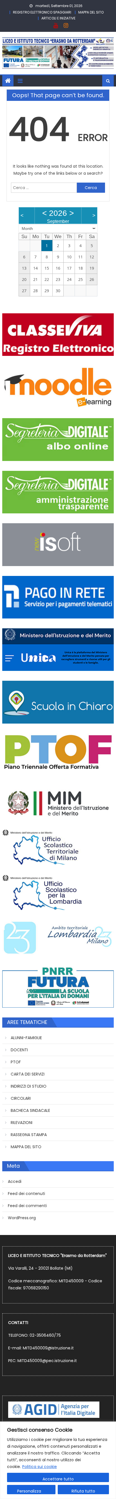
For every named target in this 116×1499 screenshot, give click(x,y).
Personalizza (29, 1491)
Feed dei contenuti (26, 1193)
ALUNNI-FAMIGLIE (26, 1038)
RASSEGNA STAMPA (29, 1134)
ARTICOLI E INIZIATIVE (58, 18)
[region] (58, 1460)
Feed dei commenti (27, 1205)
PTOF (16, 1062)
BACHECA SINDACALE (30, 1110)
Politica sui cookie (39, 1466)
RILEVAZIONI (21, 1122)
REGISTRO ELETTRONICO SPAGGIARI (42, 12)
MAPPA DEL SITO (91, 12)
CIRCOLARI (21, 1098)
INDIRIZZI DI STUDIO (28, 1086)
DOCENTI (19, 1050)
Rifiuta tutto (83, 1491)
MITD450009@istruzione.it (48, 1348)
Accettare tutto (58, 1479)
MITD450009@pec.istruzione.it (47, 1360)
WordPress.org (22, 1218)
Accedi (14, 1181)
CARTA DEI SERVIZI (27, 1074)
